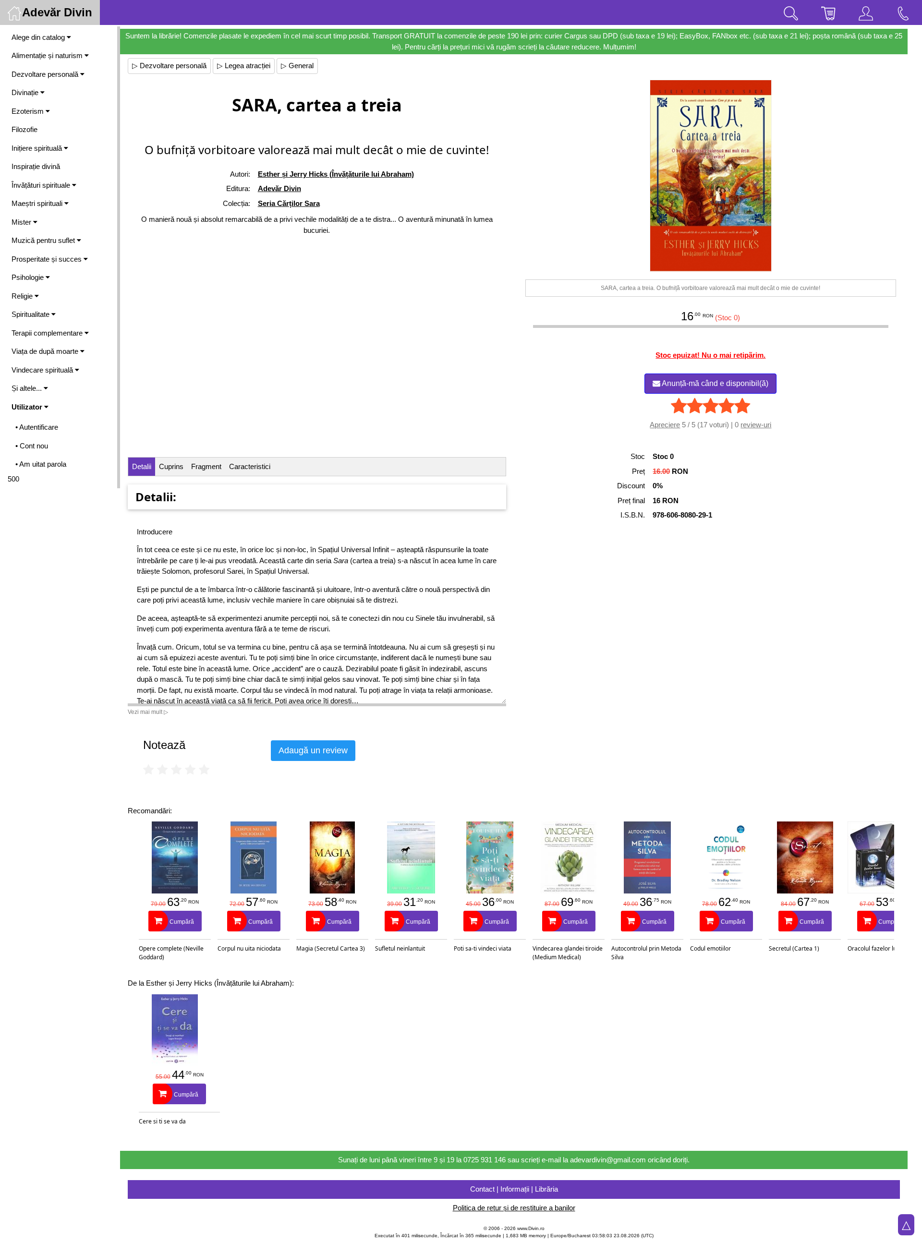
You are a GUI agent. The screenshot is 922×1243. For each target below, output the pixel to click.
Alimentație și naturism (48, 55)
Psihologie (29, 277)
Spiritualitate (31, 314)
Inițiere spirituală (38, 148)
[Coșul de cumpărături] (828, 12)
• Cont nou (31, 446)
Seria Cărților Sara (289, 203)
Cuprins (171, 466)
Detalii (141, 466)
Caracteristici (249, 466)
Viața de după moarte (46, 351)
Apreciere (665, 425)
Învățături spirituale (42, 185)
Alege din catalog (39, 37)
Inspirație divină (36, 166)
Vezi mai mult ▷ (148, 712)
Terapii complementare (48, 333)
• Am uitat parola (40, 464)
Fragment (206, 466)
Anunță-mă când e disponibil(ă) (714, 383)
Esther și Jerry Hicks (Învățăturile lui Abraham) (336, 174)
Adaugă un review (313, 750)
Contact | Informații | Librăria (514, 1189)
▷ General (297, 65)
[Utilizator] (866, 12)
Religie (23, 296)
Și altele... (28, 388)
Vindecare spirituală (43, 370)
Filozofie (24, 129)
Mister (22, 222)
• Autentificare (36, 427)
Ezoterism (29, 111)
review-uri (755, 425)
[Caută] (791, 12)
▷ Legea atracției (243, 65)
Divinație (26, 92)
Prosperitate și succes (48, 259)
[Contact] (903, 12)
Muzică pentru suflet (44, 240)
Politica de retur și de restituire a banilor (514, 1208)
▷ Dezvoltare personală (169, 65)
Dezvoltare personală (46, 74)
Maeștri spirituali (38, 203)
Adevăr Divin (279, 188)
